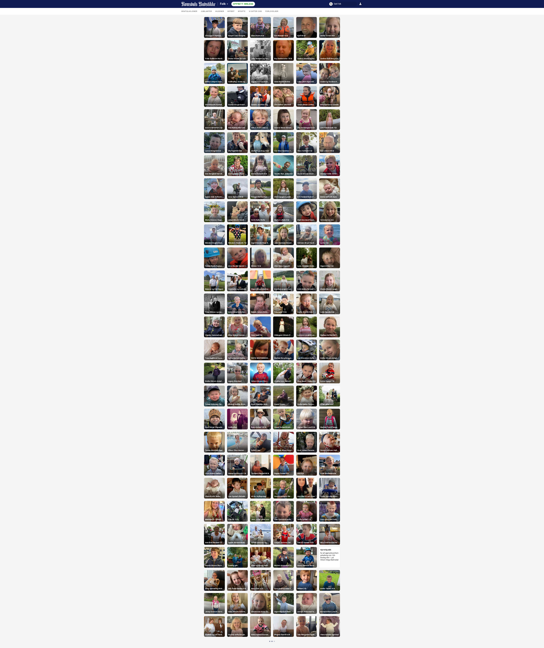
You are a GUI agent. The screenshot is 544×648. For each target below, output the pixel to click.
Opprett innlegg (243, 4)
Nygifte (241, 11)
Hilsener (219, 11)
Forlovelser (271, 11)
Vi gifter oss (255, 11)
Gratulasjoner (189, 11)
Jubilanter (206, 11)
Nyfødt (231, 11)
